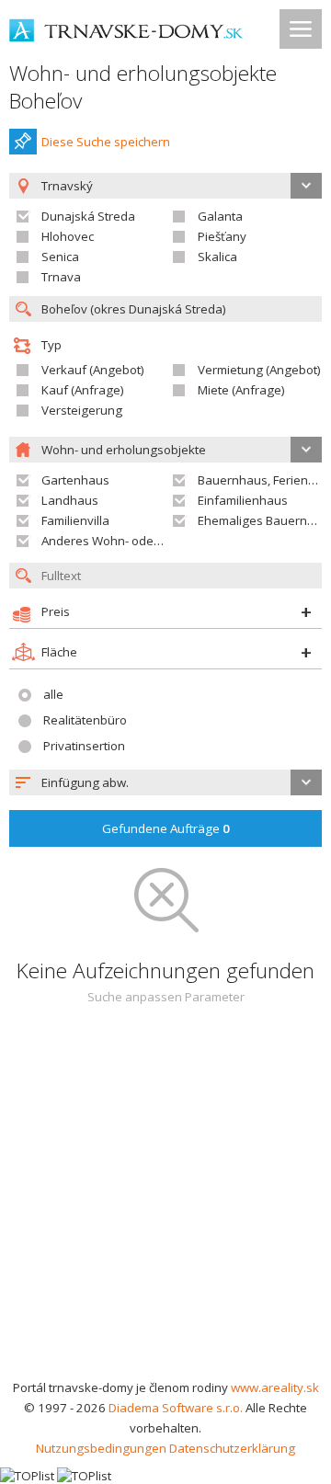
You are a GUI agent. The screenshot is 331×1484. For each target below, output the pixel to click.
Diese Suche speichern (105, 141)
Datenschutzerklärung (232, 1448)
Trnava (61, 276)
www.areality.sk (275, 1387)
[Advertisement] (165, 1202)
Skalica (217, 256)
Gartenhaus (75, 480)
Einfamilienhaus (243, 500)
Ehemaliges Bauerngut (261, 520)
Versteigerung (81, 410)
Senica (60, 256)
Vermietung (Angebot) (259, 369)
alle (53, 694)
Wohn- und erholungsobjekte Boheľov (143, 87)
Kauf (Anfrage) (82, 390)
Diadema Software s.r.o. (175, 1407)
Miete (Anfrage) (241, 390)
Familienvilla (75, 520)
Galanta (220, 216)
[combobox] (165, 782)
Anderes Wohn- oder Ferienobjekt (136, 540)
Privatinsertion (84, 745)
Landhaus (69, 500)
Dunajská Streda (88, 216)
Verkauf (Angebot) (92, 369)
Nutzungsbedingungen (101, 1448)
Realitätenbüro (85, 720)
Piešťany (222, 236)
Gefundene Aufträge (166, 828)
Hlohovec (67, 236)
